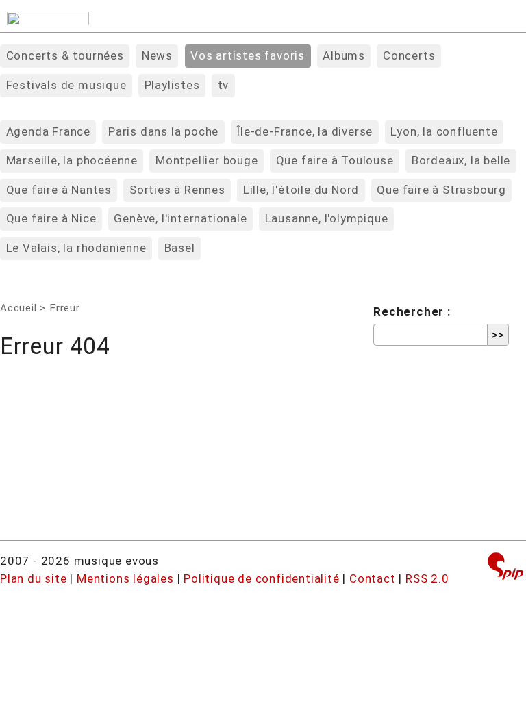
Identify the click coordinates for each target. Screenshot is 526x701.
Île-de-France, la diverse (304, 131)
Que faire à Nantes (59, 189)
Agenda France (48, 131)
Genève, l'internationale (180, 218)
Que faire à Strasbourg (441, 189)
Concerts (409, 55)
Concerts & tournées (65, 55)
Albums (344, 55)
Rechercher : (412, 311)
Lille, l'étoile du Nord (301, 189)
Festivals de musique (66, 85)
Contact (372, 578)
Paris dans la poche (163, 131)
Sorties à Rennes (177, 189)
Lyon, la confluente (443, 131)
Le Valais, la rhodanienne (76, 248)
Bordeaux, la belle (461, 160)
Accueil (18, 308)
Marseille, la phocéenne (72, 160)
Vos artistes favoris (247, 55)
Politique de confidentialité (261, 578)
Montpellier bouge (206, 160)
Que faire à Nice (51, 218)
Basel (179, 248)
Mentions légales (125, 578)
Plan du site (33, 578)
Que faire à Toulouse (335, 160)
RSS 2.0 (427, 578)
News (157, 55)
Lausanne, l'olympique (326, 218)
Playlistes (172, 85)
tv (223, 85)
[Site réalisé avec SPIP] (505, 567)
